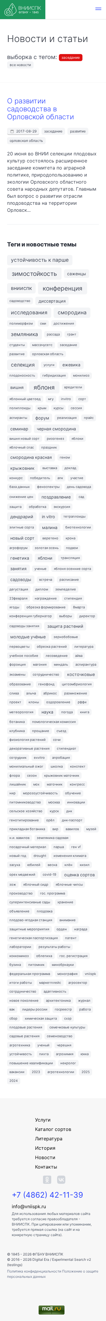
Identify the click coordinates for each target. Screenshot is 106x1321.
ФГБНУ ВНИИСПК (47, 1254)
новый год (17, 856)
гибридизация (54, 375)
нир (12, 793)
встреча (45, 580)
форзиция (17, 664)
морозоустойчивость (40, 793)
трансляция (70, 558)
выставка (49, 468)
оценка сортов (79, 874)
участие (76, 478)
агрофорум (18, 548)
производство (21, 893)
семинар (19, 428)
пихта (44, 1054)
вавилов (72, 829)
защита (15, 507)
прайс (89, 418)
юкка (85, 1054)
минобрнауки (63, 965)
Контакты (46, 1167)
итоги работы (20, 983)
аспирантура (85, 664)
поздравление (56, 496)
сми (43, 323)
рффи (82, 702)
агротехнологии (60, 1072)
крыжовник (22, 468)
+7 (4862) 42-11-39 (47, 1194)
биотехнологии (78, 527)
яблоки (77, 439)
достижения (64, 323)
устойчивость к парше (40, 260)
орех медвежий (22, 874)
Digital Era (40, 1259)
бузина (15, 965)
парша (59, 847)
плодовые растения (25, 1027)
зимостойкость (34, 273)
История (45, 1148)
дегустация (18, 589)
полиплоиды (19, 408)
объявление (19, 911)
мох (36, 784)
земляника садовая (52, 838)
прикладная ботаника (27, 829)
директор (87, 616)
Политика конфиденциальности (34, 1271)
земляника (24, 334)
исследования (29, 312)
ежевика (71, 364)
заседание (71, 57)
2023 (36, 1072)
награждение (46, 598)
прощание (40, 731)
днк (69, 811)
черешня (64, 1045)
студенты (17, 345)
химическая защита (41, 1018)
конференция (62, 288)
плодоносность (22, 375)
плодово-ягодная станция (30, 920)
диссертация (52, 300)
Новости (45, 1157)
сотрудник (17, 758)
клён (68, 865)
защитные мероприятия (29, 929)
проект (15, 702)
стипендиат (66, 748)
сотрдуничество (22, 991)
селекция (23, 365)
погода (67, 712)
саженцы (76, 273)
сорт (82, 399)
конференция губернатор (30, 616)
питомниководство (25, 802)
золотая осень (47, 548)
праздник (49, 447)
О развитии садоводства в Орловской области (40, 109)
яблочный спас (21, 447)
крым (42, 408)
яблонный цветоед (25, 399)
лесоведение (57, 656)
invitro (66, 399)
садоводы (20, 579)
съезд (61, 731)
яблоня (44, 387)
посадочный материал (27, 847)
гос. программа (52, 893)
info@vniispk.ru (29, 1206)
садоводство (19, 301)
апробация (61, 758)
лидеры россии (34, 1009)
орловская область (26, 140)
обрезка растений (52, 646)
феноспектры (48, 487)
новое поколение (24, 1000)
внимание (67, 920)
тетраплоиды (74, 516)
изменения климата (70, 856)
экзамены (17, 674)
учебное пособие (23, 656)
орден (62, 929)
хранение (65, 902)
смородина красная (31, 457)
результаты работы (54, 947)
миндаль (61, 664)
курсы (58, 408)
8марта (79, 607)
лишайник (17, 784)
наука (47, 711)
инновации (76, 802)
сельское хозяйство (25, 811)
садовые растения (24, 1036)
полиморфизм (21, 323)
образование (20, 684)
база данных (19, 487)
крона (70, 538)
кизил (85, 865)
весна (52, 865)
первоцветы (19, 646)
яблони (45, 557)
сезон (32, 775)
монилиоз (81, 375)
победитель (40, 478)
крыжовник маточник (61, 775)
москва (54, 802)
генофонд (46, 684)
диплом (41, 589)
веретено (50, 538)
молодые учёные (28, 636)
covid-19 (49, 874)
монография (67, 974)
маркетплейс (50, 983)
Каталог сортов (53, 1129)
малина (49, 527)
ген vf (76, 847)
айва (78, 656)
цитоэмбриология (77, 684)
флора (14, 775)
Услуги (43, 1120)
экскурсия (62, 507)
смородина (72, 312)
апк (60, 478)
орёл (50, 820)
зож (12, 884)
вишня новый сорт (24, 439)
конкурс (16, 478)
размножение (75, 693)
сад (81, 497)
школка (57, 766)
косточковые (81, 674)
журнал (84, 1000)
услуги (49, 365)
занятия (18, 568)
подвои (72, 548)
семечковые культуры (67, 1027)
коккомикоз (19, 956)
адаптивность (55, 991)
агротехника (19, 1045)
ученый (43, 1045)
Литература (48, 1139)
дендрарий (21, 516)
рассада (53, 334)
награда (80, 929)
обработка (37, 507)
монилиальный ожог (26, 766)
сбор (13, 1018)
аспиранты (18, 418)
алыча (31, 693)
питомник (36, 965)
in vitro (48, 516)
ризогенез (55, 439)
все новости (20, 65)
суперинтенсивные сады (29, 902)
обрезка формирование (46, 607)
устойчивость (20, 1054)
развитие (78, 131)
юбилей (33, 865)
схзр (68, 1018)
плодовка (44, 911)
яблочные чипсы (69, 884)
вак (12, 1009)
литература (83, 646)
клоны (34, 702)
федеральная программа (29, 974)
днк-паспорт (72, 820)
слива (14, 693)
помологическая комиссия (54, 722)
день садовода (79, 487)
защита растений (65, 626)
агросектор (77, 983)
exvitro (39, 758)
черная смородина (56, 428)
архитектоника (58, 1000)
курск (54, 811)
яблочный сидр (35, 884)
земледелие (65, 589)
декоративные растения (29, 748)
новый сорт (22, 538)
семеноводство (59, 1036)
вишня (17, 387)
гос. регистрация (73, 956)
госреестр (63, 1009)
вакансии (16, 1072)
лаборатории (20, 947)
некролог (68, 1063)
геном (65, 457)
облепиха (44, 956)
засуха (14, 865)
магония (40, 664)
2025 (86, 1072)
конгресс (77, 784)
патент (71, 938)
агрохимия (64, 1054)
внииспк (21, 288)
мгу (51, 399)
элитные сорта (21, 527)
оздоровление (58, 702)
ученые (40, 569)
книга (84, 712)
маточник (54, 784)
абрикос (50, 693)
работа (85, 1009)
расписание (69, 580)
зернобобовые (66, 637)
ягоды (14, 607)
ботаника (17, 722)
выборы (65, 616)
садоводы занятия (24, 626)
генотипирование (24, 820)
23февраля (18, 598)
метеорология (21, 712)
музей (91, 829)
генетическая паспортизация (33, 938)
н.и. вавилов (19, 838)
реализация (67, 418)
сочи (57, 740)
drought (40, 856)
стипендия (73, 598)
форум (42, 417)
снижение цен (21, 497)
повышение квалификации (31, 1063)
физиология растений (27, 740)
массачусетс (42, 345)
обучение (73, 793)
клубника (17, 731)
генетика (19, 557)
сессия (76, 408)
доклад (70, 468)
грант (71, 334)
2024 (13, 1081)
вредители (73, 387)
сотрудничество (46, 674)
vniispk (90, 974)
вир (55, 829)
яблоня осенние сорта (72, 569)
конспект (77, 766)
